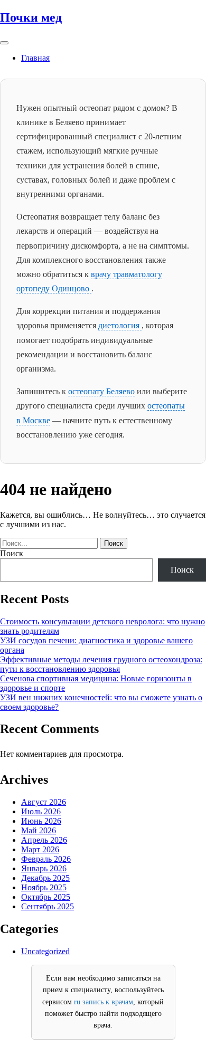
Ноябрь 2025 (44, 887)
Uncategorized (45, 951)
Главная (35, 57)
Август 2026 (43, 801)
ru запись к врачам (103, 1002)
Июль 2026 (41, 811)
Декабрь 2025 (45, 877)
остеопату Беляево (101, 391)
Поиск (11, 553)
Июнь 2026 (41, 820)
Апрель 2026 (44, 839)
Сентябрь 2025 (47, 906)
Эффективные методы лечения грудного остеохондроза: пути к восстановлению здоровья (101, 664)
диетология (120, 325)
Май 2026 (38, 830)
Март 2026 (40, 849)
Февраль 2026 (46, 858)
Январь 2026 (44, 868)
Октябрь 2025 (45, 896)
